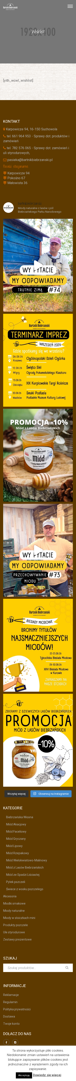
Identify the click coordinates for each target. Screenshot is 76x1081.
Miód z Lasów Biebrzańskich (23, 867)
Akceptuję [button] (24, 1075)
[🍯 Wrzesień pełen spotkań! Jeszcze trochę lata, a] (38, 360)
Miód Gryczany (14, 838)
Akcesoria (9, 896)
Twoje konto (11, 1023)
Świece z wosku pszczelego (23, 889)
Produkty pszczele (15, 925)
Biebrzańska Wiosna (18, 817)
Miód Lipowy (13, 846)
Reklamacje (11, 995)
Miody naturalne (14, 910)
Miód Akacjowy (14, 824)
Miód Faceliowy (14, 831)
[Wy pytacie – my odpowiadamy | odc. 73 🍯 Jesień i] (38, 550)
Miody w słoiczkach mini (19, 918)
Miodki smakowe (14, 903)
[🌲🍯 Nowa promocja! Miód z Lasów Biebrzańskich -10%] (38, 740)
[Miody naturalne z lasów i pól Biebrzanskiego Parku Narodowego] (10, 6)
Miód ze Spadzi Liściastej (21, 874)
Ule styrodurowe (14, 932)
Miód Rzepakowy (16, 853)
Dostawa (9, 1016)
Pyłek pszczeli (14, 882)
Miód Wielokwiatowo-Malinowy (25, 860)
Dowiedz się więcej (47, 1075)
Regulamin (10, 1002)
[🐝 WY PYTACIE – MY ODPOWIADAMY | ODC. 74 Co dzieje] (38, 265)
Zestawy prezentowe (17, 939)
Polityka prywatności (17, 1009)
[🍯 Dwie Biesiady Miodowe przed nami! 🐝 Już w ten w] (38, 645)
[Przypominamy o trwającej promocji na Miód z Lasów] (38, 455)
